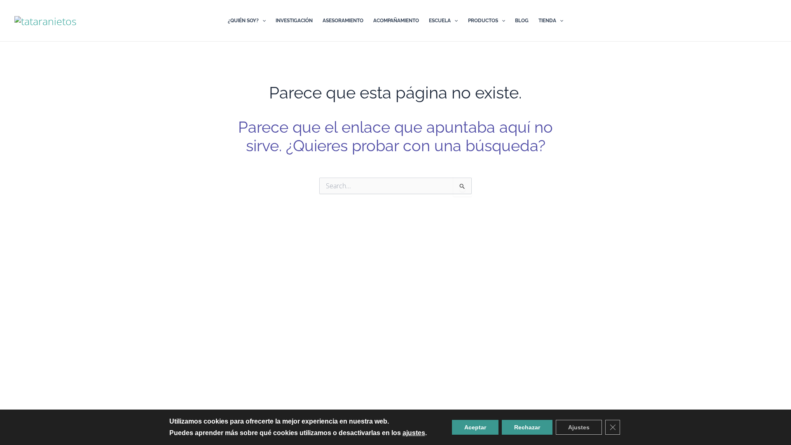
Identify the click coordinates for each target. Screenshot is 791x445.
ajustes (414, 432)
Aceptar (475, 427)
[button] (262, 20)
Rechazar (527, 427)
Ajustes (579, 427)
